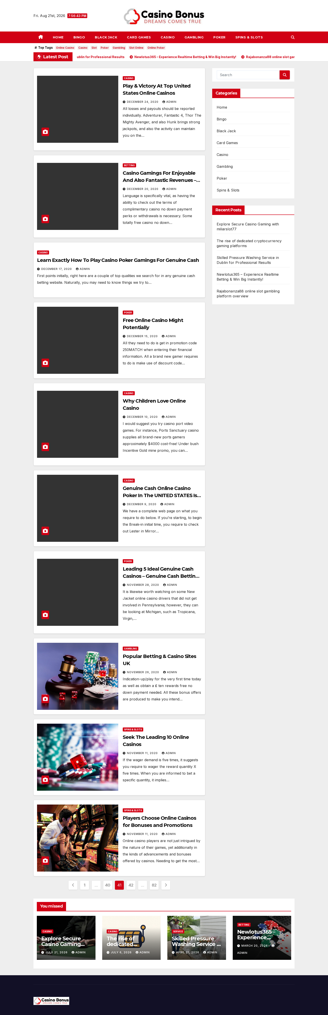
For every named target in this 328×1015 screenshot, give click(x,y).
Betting (129, 165)
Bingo (79, 37)
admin (171, 101)
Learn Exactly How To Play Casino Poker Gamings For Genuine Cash (118, 260)
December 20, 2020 (143, 189)
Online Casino (65, 47)
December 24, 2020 (143, 101)
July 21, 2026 (57, 952)
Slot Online (136, 47)
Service (178, 931)
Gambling (194, 37)
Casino (168, 37)
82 (154, 885)
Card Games (139, 37)
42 (131, 885)
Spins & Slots (249, 37)
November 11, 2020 (143, 753)
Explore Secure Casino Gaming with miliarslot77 (63, 944)
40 (107, 885)
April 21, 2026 (188, 952)
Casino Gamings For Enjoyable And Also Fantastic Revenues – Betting (159, 180)
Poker (219, 37)
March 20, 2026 (255, 945)
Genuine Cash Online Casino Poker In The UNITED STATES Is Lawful (160, 495)
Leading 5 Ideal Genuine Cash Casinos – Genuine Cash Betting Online (161, 576)
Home (58, 37)
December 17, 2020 (57, 269)
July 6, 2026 (122, 952)
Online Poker (156, 47)
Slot (94, 47)
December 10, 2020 (143, 416)
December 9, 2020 (142, 504)
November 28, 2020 (143, 584)
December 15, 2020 (143, 336)
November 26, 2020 (143, 672)
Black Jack (106, 37)
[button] (293, 37)
